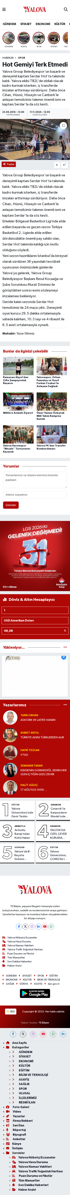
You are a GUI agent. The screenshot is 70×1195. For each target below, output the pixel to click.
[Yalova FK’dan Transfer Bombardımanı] (52, 434)
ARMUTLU (20, 826)
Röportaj (19, 1129)
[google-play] (35, 994)
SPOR (21, 58)
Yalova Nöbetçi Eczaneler (22, 937)
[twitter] (23, 1034)
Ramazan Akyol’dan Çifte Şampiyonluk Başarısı (15, 380)
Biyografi (19, 1134)
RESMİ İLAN (26, 1102)
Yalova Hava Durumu (19, 941)
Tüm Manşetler (16, 957)
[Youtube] (45, 927)
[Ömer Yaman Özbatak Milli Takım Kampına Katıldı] (52, 401)
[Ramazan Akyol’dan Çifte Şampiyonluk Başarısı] (18, 365)
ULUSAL (24, 1093)
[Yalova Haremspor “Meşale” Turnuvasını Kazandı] (18, 434)
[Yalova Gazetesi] (34, 10)
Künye (16, 1143)
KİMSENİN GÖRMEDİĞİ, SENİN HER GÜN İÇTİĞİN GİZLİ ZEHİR (43, 772)
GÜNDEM (9, 24)
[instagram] (33, 1034)
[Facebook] (19, 927)
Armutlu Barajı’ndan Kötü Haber (22, 834)
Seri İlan (18, 1125)
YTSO (24, 754)
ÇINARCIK (56, 805)
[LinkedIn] (38, 927)
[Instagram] (32, 927)
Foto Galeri (20, 1107)
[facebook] (13, 1034)
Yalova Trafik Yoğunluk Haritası (25, 949)
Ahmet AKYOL (29, 732)
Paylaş (10, 164)
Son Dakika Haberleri (19, 961)
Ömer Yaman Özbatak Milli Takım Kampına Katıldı (50, 416)
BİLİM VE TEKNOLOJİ (48, 979)
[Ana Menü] (4, 9)
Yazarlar (18, 1116)
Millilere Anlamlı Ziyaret (18, 413)
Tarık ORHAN (29, 715)
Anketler (18, 1139)
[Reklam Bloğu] (35, 555)
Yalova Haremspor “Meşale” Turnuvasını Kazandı (16, 448)
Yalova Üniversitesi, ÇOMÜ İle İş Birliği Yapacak (58, 855)
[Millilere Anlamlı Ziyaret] (18, 401)
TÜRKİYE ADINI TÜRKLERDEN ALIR (42, 737)
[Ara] (66, 9)
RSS (12, 1011)
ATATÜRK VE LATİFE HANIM (37, 720)
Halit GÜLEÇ (29, 785)
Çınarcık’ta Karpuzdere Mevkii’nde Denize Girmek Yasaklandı (59, 812)
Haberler (8, 58)
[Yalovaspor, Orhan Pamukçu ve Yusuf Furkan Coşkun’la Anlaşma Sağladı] (52, 365)
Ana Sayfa (19, 1042)
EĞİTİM (15, 805)
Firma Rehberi (22, 1120)
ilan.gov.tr (54, 983)
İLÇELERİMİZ (27, 1097)
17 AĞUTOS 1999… (33, 789)
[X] (25, 927)
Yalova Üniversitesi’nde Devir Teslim (22, 812)
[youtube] (43, 1034)
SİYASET (26, 24)
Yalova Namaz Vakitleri (20, 945)
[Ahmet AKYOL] (10, 735)
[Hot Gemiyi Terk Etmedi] (35, 139)
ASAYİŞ (38, 983)
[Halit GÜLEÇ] (10, 787)
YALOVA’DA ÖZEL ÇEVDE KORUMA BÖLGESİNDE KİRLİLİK (58, 834)
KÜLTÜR (59, 24)
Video (16, 1111)
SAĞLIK (10, 983)
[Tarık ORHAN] (10, 717)
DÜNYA (24, 983)
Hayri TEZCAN (29, 750)
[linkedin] (63, 1034)
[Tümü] (65, 647)
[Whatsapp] (51, 927)
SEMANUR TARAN (31, 765)
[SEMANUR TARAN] (10, 769)
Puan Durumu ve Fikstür (20, 953)
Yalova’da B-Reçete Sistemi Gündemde (22, 855)
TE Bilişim (44, 1022)
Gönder (11, 505)
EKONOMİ (43, 24)
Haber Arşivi (14, 965)
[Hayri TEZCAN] (10, 752)
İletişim (17, 1148)
